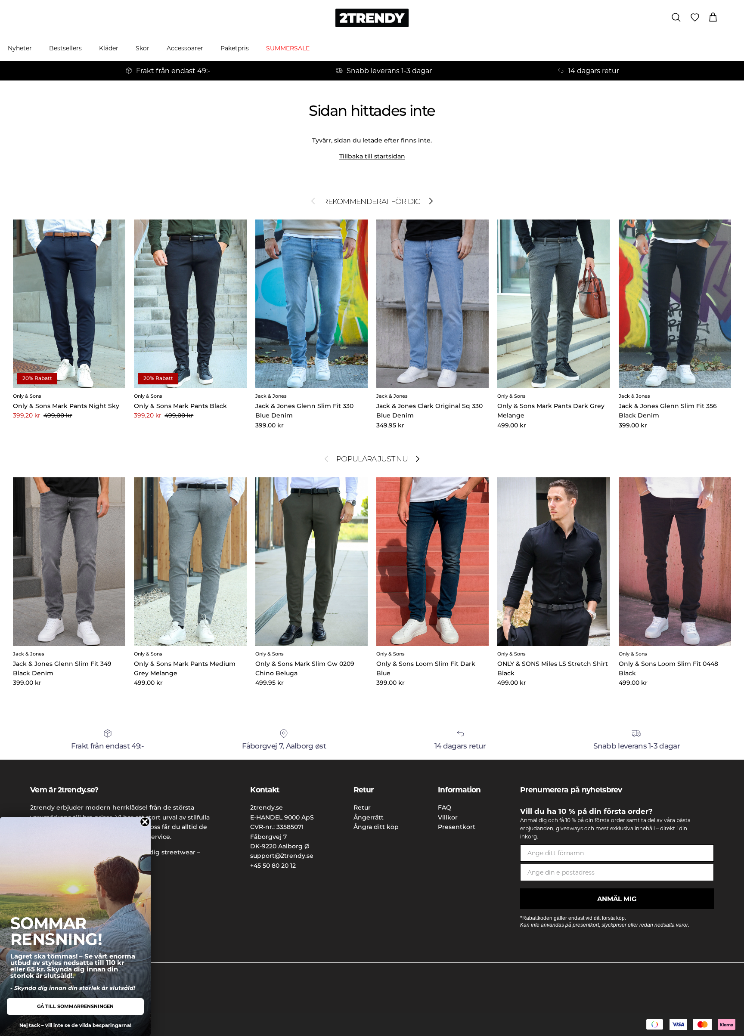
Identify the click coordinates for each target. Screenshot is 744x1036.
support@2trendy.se (281, 856)
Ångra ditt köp (376, 827)
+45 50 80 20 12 (273, 865)
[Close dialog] (145, 822)
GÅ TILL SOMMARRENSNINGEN (75, 1006)
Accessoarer (185, 48)
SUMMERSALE (288, 48)
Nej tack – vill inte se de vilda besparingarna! (75, 1025)
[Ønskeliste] (695, 17)
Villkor (448, 817)
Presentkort (456, 827)
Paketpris (234, 48)
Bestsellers (65, 48)
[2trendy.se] (372, 18)
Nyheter (20, 48)
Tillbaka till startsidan (372, 156)
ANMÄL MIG (617, 899)
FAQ (444, 807)
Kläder (108, 48)
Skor (142, 48)
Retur (362, 807)
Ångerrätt (368, 817)
